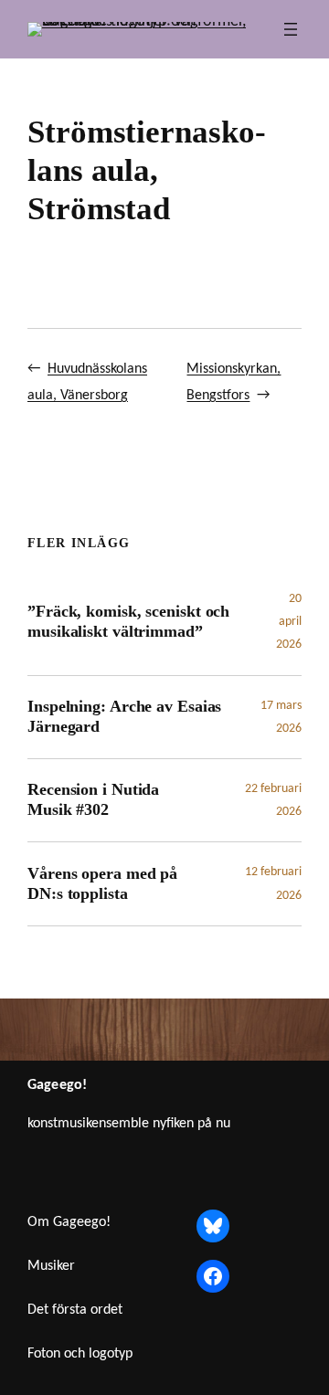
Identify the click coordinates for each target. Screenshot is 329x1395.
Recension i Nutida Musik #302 (93, 799)
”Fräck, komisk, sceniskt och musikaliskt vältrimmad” (128, 621)
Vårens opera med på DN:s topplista (102, 883)
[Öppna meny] (291, 29)
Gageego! (57, 1085)
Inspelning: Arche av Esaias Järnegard (124, 716)
